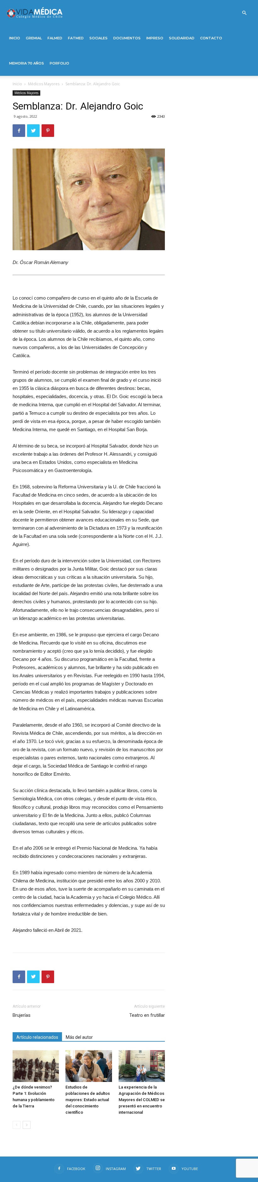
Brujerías (22, 1015)
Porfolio (59, 63)
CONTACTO (211, 38)
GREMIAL (34, 38)
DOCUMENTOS (127, 38)
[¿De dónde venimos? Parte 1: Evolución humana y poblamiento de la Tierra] (36, 1066)
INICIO (14, 38)
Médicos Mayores (43, 84)
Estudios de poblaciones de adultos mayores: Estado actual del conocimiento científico (87, 1100)
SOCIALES (98, 38)
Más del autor (79, 1037)
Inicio (17, 84)
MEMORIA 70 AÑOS (26, 63)
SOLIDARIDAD (181, 38)
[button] (244, 13)
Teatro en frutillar (147, 1015)
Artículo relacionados (37, 1037)
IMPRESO (154, 38)
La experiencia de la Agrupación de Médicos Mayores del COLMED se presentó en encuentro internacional (142, 1100)
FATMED (76, 38)
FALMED (55, 38)
